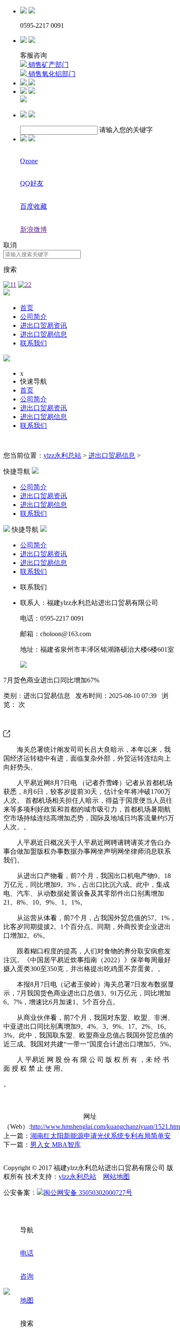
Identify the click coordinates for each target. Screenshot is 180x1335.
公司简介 (33, 316)
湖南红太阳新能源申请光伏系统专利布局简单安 (100, 1135)
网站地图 (116, 1176)
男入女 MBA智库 (55, 1144)
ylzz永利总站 (62, 455)
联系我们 (33, 343)
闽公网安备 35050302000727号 (88, 1192)
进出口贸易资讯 (43, 325)
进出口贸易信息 (43, 334)
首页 (26, 307)
